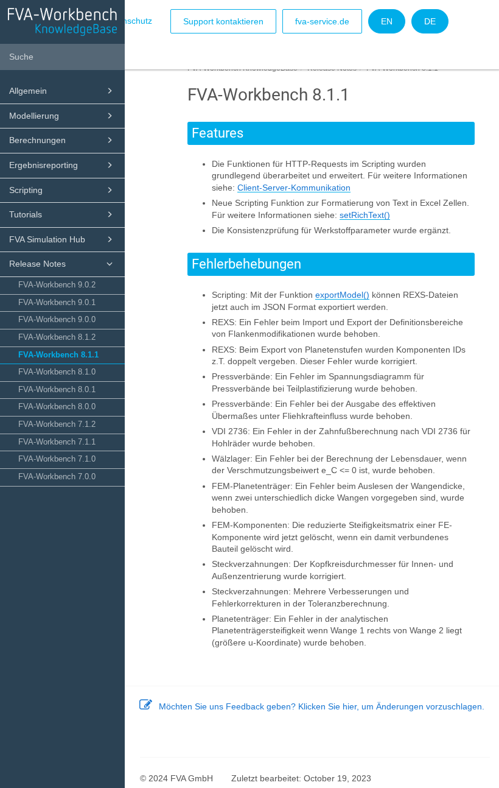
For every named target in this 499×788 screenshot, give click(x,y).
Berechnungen (37, 140)
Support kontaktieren (223, 21)
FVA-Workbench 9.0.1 (57, 302)
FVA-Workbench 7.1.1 (57, 442)
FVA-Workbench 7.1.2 (57, 424)
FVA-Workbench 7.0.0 (57, 477)
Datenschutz (128, 21)
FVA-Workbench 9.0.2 (57, 285)
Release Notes (37, 264)
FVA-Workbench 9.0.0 (57, 319)
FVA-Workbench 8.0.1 (57, 389)
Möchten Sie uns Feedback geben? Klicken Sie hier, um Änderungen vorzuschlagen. (321, 706)
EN (387, 21)
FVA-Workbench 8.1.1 (58, 355)
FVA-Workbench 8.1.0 (57, 372)
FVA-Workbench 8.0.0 (57, 407)
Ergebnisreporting (43, 165)
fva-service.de (322, 21)
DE (430, 21)
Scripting (26, 190)
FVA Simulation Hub (47, 239)
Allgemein (28, 91)
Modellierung (34, 116)
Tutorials (25, 214)
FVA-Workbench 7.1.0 (57, 459)
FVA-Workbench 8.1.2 (57, 337)
